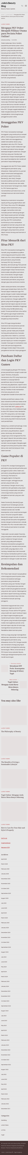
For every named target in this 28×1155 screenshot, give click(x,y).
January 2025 (5, 927)
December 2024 (5, 932)
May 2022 (4, 1084)
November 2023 (5, 996)
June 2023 (4, 1020)
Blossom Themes (5, 1147)
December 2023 (5, 991)
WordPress (20, 1147)
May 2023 (4, 1025)
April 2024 (4, 971)
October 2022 (5, 1059)
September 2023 (6, 1006)
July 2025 (3, 903)
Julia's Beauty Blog (8, 4)
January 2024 (5, 986)
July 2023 (3, 1015)
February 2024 (5, 981)
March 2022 (4, 1094)
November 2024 (5, 937)
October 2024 (5, 942)
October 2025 (5, 888)
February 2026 (5, 869)
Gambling (4, 1120)
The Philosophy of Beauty (11, 731)
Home (2, 1152)
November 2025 (5, 883)
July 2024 (3, 957)
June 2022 (4, 1079)
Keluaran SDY (5, 847)
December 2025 (5, 878)
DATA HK (4, 838)
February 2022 (5, 1098)
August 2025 (4, 898)
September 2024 (6, 947)
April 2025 (4, 913)
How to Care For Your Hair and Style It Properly (13, 829)
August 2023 (4, 1010)
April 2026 (4, 859)
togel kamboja (5, 843)
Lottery (3, 1130)
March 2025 (4, 917)
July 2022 (3, 1074)
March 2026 (4, 864)
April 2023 (4, 1030)
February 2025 (5, 922)
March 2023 (4, 1035)
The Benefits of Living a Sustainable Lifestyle (10, 763)
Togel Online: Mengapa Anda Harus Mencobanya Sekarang (12, 796)
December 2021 (5, 1108)
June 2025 (4, 908)
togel (2, 1135)
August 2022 (4, 1069)
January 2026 (5, 873)
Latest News (5, 24)
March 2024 (4, 976)
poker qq (18, 406)
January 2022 (5, 1103)
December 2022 (5, 1050)
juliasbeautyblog (5, 40)
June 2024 (4, 961)
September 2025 (6, 893)
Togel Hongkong (18, 1152)
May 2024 (4, 966)
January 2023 (5, 1045)
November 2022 (5, 1054)
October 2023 (5, 1001)
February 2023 (5, 1040)
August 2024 (4, 952)
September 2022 (6, 1064)
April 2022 (4, 1089)
